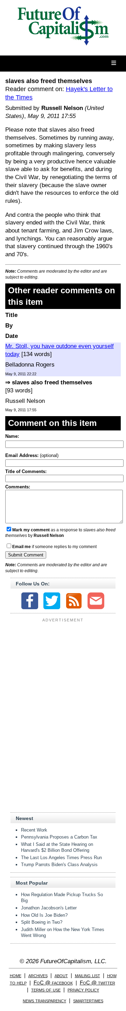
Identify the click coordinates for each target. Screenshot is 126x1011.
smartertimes (88, 1000)
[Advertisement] (62, 668)
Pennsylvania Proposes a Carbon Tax (59, 837)
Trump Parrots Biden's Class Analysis (59, 864)
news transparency (44, 1000)
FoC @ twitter (97, 983)
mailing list (87, 975)
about (61, 975)
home (15, 975)
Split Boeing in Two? (41, 922)
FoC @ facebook (53, 983)
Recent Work (34, 830)
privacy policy (83, 989)
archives (38, 975)
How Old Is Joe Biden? (44, 915)
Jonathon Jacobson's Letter (49, 907)
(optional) (31, 455)
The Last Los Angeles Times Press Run (61, 857)
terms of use (46, 989)
